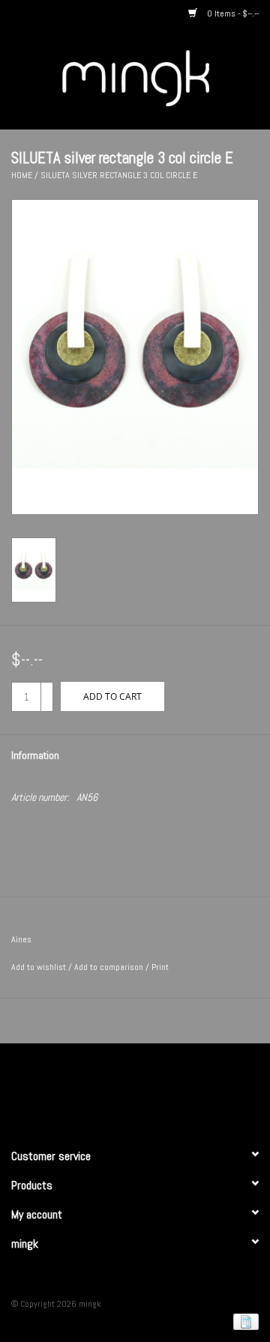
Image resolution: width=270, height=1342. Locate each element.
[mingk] (158, 77)
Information (35, 755)
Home (21, 175)
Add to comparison (110, 967)
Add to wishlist (38, 967)
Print (160, 967)
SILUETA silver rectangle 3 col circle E (118, 175)
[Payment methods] (243, 1321)
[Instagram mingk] (161, 1089)
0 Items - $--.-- (232, 13)
